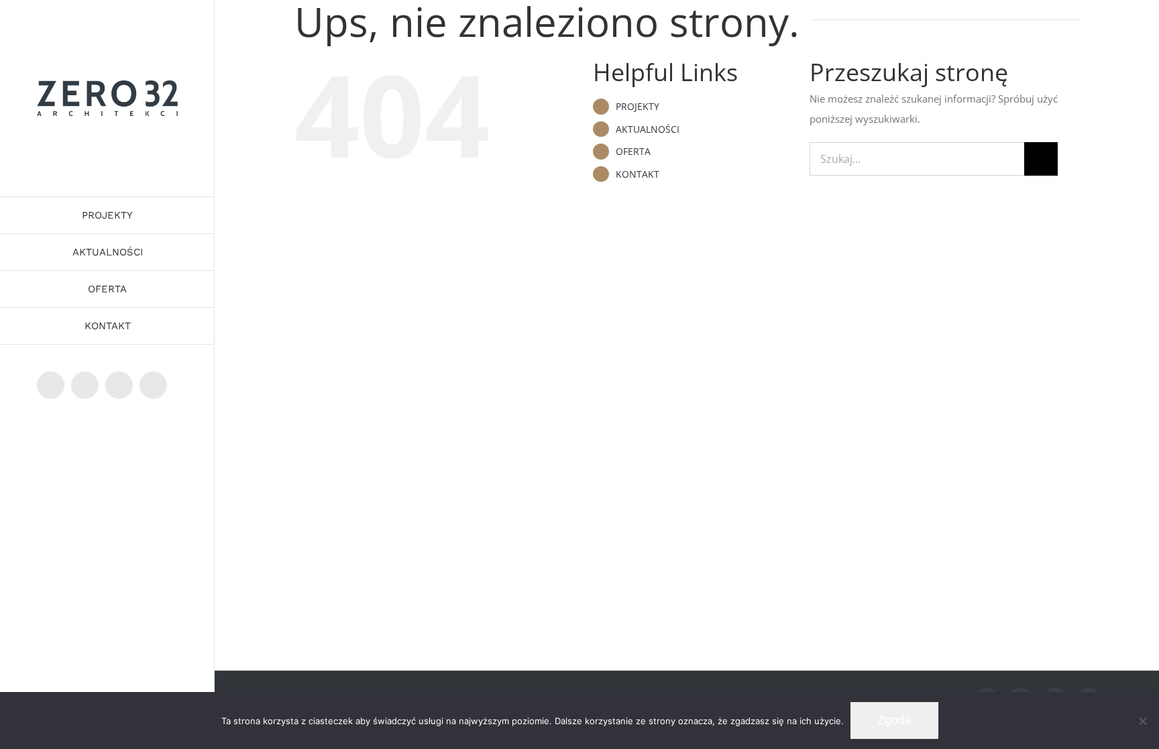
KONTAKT (637, 174)
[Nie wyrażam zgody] (1142, 721)
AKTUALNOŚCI (647, 129)
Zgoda (894, 720)
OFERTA (633, 151)
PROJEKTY (637, 106)
